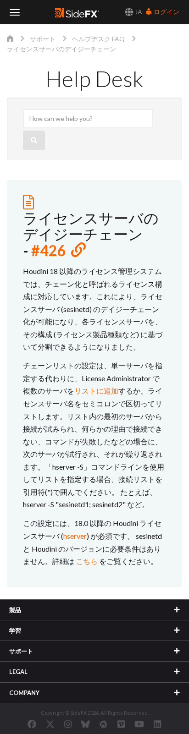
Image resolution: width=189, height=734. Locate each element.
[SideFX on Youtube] (139, 723)
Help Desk (94, 79)
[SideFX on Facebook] (32, 723)
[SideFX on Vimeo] (121, 723)
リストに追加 (96, 390)
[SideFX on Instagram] (68, 723)
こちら (87, 561)
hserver (75, 535)
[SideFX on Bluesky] (85, 723)
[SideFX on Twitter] (50, 723)
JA (137, 12)
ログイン (165, 12)
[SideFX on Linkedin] (157, 723)
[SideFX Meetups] (103, 723)
